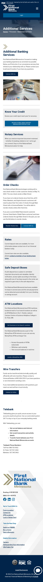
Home (5, 32)
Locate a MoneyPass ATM (14, 357)
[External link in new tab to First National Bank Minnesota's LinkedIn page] (10, 500)
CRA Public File (8, 547)
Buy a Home (7, 530)
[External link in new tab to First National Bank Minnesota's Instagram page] (14, 500)
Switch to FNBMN (9, 527)
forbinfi (35, 576)
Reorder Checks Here (12, 226)
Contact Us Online (11, 392)
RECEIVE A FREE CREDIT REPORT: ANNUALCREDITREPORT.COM (21, 123)
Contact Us (6, 512)
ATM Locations (8, 515)
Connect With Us (10, 74)
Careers (6, 542)
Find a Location (8, 510)
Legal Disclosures (21, 570)
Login (21, 15)
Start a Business (8, 532)
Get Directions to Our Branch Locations (18, 325)
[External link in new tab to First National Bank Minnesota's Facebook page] (5, 500)
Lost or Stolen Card (9, 517)
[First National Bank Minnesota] (11, 8)
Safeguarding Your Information (14, 545)
